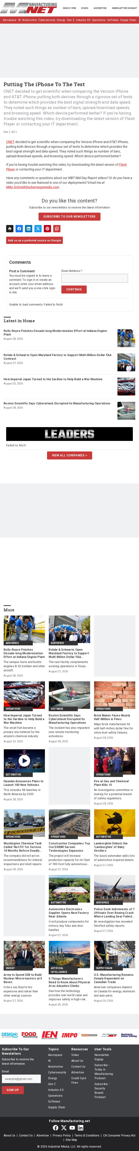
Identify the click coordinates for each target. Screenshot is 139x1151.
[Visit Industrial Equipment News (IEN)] (49, 1035)
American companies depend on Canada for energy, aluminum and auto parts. (114, 991)
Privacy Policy (62, 1135)
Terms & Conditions (87, 1135)
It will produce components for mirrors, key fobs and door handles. (69, 926)
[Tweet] (38, 228)
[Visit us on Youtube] (72, 1127)
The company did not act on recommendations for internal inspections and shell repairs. (23, 860)
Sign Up (13, 1090)
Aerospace (12, 643)
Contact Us (26, 1135)
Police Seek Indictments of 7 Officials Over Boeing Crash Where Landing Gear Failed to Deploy (114, 912)
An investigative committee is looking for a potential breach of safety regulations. (113, 794)
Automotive (13, 774)
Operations (13, 708)
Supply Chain (104, 968)
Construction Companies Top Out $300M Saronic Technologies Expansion (69, 847)
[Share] (19, 228)
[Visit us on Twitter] (64, 1127)
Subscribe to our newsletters (69, 216)
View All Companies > (69, 455)
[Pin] (47, 228)
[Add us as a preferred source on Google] (56, 228)
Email (5, 1071)
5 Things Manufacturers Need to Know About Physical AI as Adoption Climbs (69, 982)
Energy (10, 968)
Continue (74, 289)
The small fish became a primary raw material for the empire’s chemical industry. (21, 732)
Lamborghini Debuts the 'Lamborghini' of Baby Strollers (111, 847)
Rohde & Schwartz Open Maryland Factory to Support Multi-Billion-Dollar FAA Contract (58, 356)
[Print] (9, 228)
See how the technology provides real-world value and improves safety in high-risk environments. (68, 995)
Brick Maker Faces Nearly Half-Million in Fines (112, 717)
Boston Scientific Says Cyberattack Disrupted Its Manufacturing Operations (57, 403)
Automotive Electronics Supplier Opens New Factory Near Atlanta (69, 912)
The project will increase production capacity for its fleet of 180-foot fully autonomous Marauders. (69, 860)
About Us (9, 1135)
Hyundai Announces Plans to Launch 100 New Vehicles (24, 783)
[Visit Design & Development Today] (10, 1035)
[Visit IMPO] (69, 1035)
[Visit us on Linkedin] (80, 1127)
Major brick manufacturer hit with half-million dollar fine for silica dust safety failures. (113, 728)
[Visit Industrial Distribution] (89, 1035)
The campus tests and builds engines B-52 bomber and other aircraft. (24, 666)
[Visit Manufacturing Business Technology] (129, 1035)
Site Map (71, 1140)
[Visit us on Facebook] (55, 1127)
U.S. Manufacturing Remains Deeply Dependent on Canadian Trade (114, 978)
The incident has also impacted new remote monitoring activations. (69, 732)
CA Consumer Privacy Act (119, 1135)
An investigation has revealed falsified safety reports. (113, 923)
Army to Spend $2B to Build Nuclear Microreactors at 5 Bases (23, 978)
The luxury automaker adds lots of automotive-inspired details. (114, 858)
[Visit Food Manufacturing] (30, 1035)
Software (57, 708)
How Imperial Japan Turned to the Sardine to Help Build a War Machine (53, 379)
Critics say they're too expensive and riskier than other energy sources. (21, 991)
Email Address (72, 271)
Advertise (43, 1135)
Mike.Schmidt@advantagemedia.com (32, 187)
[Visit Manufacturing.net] (109, 1035)
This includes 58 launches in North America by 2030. (22, 792)
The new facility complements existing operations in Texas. (68, 664)
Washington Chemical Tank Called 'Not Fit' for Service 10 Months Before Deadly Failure (23, 847)
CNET (10, 142)
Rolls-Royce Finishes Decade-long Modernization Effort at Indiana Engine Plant (55, 332)
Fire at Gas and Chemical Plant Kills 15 (111, 783)
